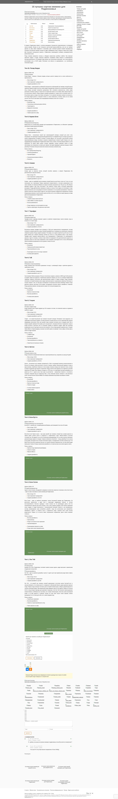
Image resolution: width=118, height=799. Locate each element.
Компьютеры (80, 14)
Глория (31, 33)
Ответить (30, 740)
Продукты (79, 39)
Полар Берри (32, 42)
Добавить (28, 733)
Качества (29, 1)
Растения (34, 14)
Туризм (78, 47)
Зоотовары (79, 35)
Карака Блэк (32, 40)
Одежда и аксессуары (82, 30)
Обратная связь (33, 790)
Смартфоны (80, 10)
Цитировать (34, 740)
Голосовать (29, 658)
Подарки (79, 46)
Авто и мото (80, 32)
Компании (49, 1)
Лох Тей (31, 26)
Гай (30, 34)
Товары (45, 1)
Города (52, 1)
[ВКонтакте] (27, 669)
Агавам (31, 38)
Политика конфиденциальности (56, 790)
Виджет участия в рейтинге (73, 790)
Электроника (80, 12)
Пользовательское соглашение (43, 790)
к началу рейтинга (49, 633)
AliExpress (65, 1)
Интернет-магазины (82, 41)
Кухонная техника (81, 15)
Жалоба (38, 740)
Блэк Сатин (32, 27)
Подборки (79, 49)
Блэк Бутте (32, 29)
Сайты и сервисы (81, 44)
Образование (80, 20)
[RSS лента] (90, 793)
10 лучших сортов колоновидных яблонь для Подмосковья (64, 782)
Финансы (79, 42)
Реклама (65, 790)
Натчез (31, 31)
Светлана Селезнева (30, 13)
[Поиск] (91, 2)
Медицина (79, 19)
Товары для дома (81, 8)
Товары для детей (81, 29)
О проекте (27, 790)
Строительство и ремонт (83, 22)
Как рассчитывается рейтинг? (54, 14)
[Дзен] (87, 793)
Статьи (69, 1)
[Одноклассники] (30, 669)
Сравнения (57, 1)
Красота (79, 17)
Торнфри (31, 36)
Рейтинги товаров (28, 14)
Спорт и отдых (80, 34)
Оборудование (80, 37)
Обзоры (61, 1)
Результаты (38, 658)
